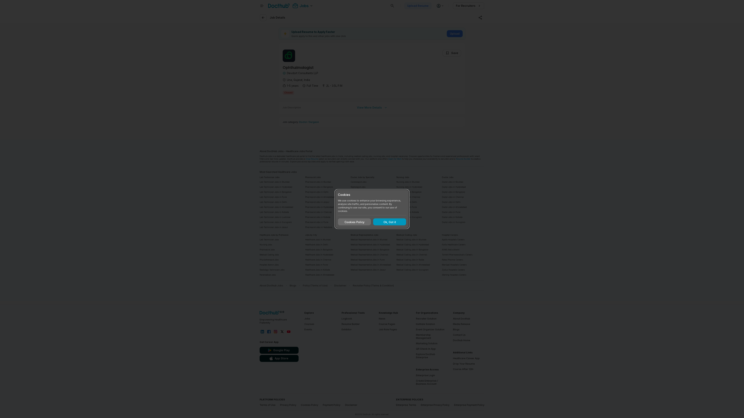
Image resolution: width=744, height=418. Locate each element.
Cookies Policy (354, 222)
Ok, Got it (389, 222)
